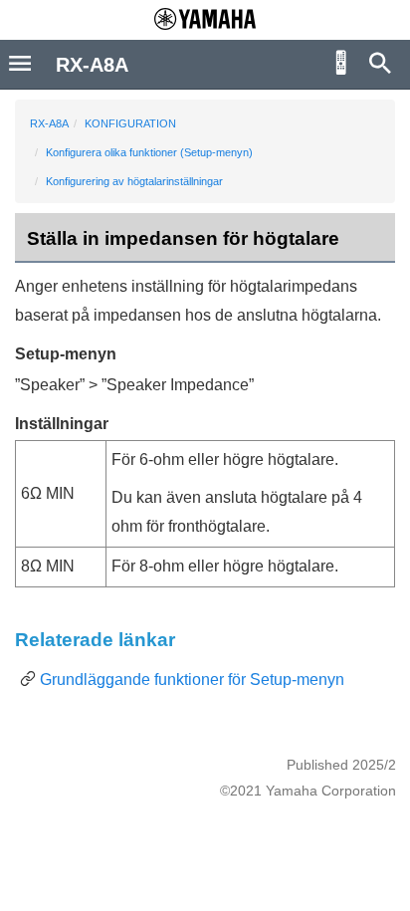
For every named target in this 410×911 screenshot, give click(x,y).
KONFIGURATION (130, 123)
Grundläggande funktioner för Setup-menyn (192, 679)
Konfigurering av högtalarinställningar (134, 181)
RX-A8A (49, 123)
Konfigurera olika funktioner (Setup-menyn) (149, 152)
